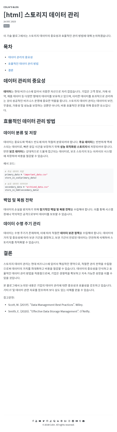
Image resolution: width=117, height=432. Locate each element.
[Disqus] (58, 367)
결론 (10, 70)
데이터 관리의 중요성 (20, 57)
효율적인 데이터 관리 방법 (23, 63)
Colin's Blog (11, 7)
